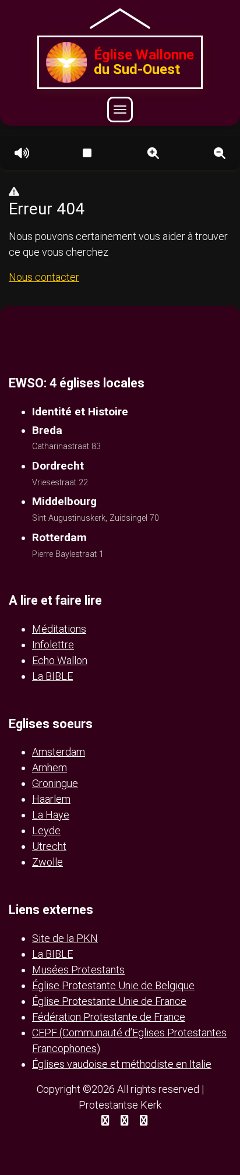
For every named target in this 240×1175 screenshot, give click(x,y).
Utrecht (49, 846)
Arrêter (87, 153)
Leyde (46, 830)
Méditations (59, 629)
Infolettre (53, 644)
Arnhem (49, 767)
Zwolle (47, 862)
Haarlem (51, 799)
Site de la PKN (65, 938)
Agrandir (153, 153)
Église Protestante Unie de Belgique (113, 985)
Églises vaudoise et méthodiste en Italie (121, 1064)
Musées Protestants (78, 970)
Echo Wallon (59, 660)
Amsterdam (58, 752)
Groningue (55, 783)
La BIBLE (52, 676)
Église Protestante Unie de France (109, 1001)
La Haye (50, 815)
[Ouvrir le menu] (120, 109)
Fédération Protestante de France (108, 1017)
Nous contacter (44, 277)
